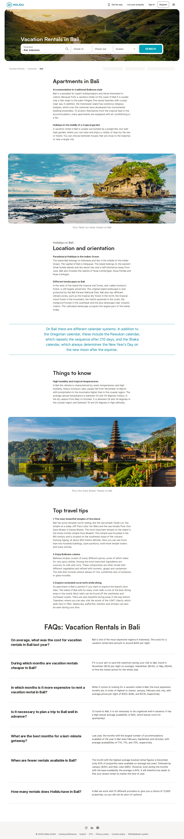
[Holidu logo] (21, 4)
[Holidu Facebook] (97, 827)
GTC (91, 834)
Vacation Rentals (17, 68)
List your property (135, 4)
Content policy (118, 834)
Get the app (117, 4)
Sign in (151, 4)
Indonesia (32, 68)
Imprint (82, 834)
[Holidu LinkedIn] (92, 827)
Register (163, 4)
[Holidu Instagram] (86, 827)
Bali (41, 68)
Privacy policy (102, 834)
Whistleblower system (138, 834)
